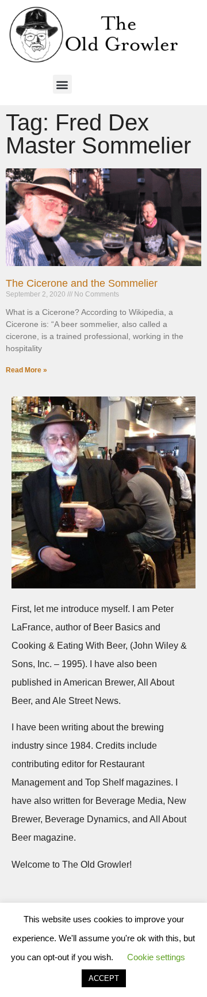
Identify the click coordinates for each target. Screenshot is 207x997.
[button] (62, 84)
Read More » (26, 370)
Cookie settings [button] (156, 957)
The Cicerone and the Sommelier (82, 283)
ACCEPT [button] (104, 978)
